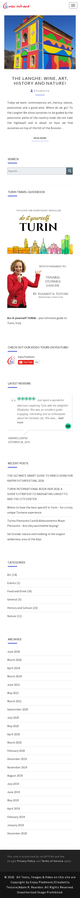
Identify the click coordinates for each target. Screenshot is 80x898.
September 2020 (17, 709)
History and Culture (19, 608)
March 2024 (14, 676)
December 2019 (17, 759)
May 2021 (13, 693)
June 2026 (13, 651)
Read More (41, 138)
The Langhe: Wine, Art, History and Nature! (40, 81)
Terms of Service (52, 861)
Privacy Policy (26, 861)
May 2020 (13, 726)
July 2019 (13, 784)
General (12, 599)
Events (11, 583)
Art (9, 575)
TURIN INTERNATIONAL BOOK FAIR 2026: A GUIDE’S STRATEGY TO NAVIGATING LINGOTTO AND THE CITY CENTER (37, 494)
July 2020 (13, 717)
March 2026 (14, 660)
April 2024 (13, 668)
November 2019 (17, 767)
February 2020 (16, 751)
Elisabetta (41, 90)
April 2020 (13, 734)
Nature (11, 616)
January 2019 (15, 825)
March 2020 (14, 742)
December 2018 (17, 833)
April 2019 (13, 808)
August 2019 (15, 775)
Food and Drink (16, 591)
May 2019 (13, 800)
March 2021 (14, 701)
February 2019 (16, 817)
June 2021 (13, 684)
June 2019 (13, 792)
